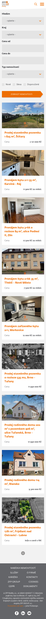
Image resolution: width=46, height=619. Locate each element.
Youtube (29, 613)
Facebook (17, 613)
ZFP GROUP (14, 582)
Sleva (18, 85)
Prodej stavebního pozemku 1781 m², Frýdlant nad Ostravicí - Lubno (22, 531)
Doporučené (33, 85)
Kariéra (13, 577)
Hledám (6, 14)
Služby (14, 573)
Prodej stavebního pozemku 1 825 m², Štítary (22, 134)
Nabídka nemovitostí (23, 568)
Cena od (6, 41)
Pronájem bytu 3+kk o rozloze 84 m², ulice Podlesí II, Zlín (21, 231)
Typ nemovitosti (10, 67)
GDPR (12, 586)
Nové (8, 85)
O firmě (31, 573)
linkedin (23, 613)
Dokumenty (30, 586)
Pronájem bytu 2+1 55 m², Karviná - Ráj (20, 182)
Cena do (6, 54)
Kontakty (32, 577)
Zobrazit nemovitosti (21, 94)
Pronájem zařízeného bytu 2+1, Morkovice (21, 328)
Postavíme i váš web (15, 606)
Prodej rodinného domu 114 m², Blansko (21, 482)
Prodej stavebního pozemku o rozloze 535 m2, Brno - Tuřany (22, 377)
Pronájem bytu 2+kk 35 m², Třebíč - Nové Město (21, 281)
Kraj (4, 28)
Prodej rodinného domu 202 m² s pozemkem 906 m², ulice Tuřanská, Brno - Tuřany (22, 431)
